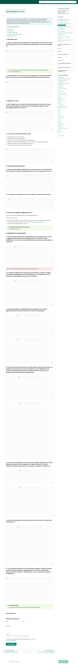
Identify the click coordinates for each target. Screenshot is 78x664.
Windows (59, 131)
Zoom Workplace (61, 104)
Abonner (7, 634)
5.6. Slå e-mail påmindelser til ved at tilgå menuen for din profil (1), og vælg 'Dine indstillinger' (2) (29, 521)
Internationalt (60, 85)
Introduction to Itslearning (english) (64, 23)
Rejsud (59, 122)
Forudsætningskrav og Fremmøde (64, 64)
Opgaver (60, 57)
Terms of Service (9, 640)
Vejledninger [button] (4, 0)
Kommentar (8, 626)
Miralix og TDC (60, 118)
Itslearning (13, 9)
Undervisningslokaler (62, 99)
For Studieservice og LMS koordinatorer (63, 71)
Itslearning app (60, 29)
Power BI (59, 121)
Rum (59, 48)
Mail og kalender (61, 87)
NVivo (59, 90)
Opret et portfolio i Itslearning (63, 37)
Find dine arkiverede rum (12, 32)
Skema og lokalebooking (62, 94)
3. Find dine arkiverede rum (15, 166)
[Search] (75, 2)
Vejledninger (8, 9)
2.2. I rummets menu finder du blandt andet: (18, 134)
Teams (59, 96)
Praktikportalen (61, 91)
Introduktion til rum (15, 11)
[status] (29, 21)
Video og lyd (60, 100)
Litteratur (60, 60)
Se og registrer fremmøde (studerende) (65, 32)
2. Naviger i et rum (12, 101)
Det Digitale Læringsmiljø (62, 80)
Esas (59, 113)
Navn (7, 621)
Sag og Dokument (61, 123)
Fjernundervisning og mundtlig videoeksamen (63, 84)
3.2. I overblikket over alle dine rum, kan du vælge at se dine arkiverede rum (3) (28, 194)
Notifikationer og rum (12, 36)
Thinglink (59, 97)
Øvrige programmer (61, 106)
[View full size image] (29, 58)
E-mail (23, 621)
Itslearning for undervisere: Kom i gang (64, 45)
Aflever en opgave (61, 31)
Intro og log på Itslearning (62, 22)
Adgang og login (61, 77)
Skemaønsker (60, 126)
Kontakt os (64, 661)
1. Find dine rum (11, 39)
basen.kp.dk (17, 229)
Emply (59, 112)
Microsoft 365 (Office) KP (62, 88)
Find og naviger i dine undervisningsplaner (65, 27)
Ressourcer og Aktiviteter (63, 54)
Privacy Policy (30, 639)
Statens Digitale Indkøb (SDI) (63, 128)
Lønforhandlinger (61, 116)
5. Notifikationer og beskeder (16, 233)
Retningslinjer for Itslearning (64, 67)
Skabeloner (60, 125)
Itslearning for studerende (21, 9)
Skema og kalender (61, 28)
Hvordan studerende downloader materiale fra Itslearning (66, 40)
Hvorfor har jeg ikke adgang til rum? (14, 34)
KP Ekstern (60, 115)
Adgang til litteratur (61, 34)
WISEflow (59, 103)
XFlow (59, 132)
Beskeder (60, 38)
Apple (59, 110)
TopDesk (59, 129)
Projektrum (60, 35)
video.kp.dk (60, 102)
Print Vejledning (61, 135)
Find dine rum (10, 29)
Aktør (59, 109)
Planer (60, 51)
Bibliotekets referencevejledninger (64, 78)
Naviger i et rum (10, 31)
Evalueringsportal (61, 81)
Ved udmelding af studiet (62, 107)
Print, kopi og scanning (62, 93)
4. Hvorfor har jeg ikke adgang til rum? (19, 212)
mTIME (59, 119)
